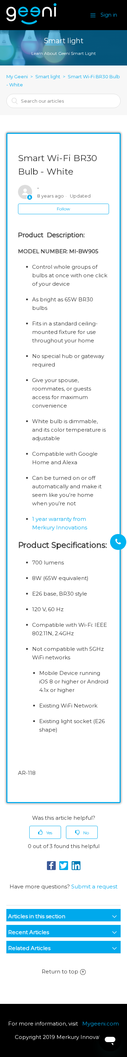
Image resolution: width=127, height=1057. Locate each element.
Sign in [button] (109, 15)
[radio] (45, 832)
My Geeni (17, 76)
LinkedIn (76, 865)
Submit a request (94, 886)
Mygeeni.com (100, 1023)
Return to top (60, 971)
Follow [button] (63, 208)
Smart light (47, 76)
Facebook (51, 865)
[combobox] (63, 101)
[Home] (31, 22)
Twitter (63, 865)
